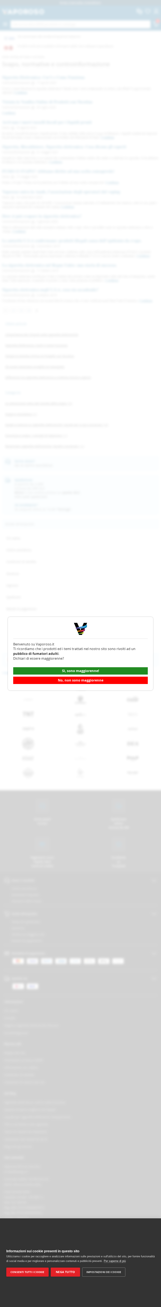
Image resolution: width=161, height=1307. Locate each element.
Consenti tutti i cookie (27, 1272)
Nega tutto (65, 1272)
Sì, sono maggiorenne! (80, 670)
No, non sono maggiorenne (80, 680)
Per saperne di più (115, 1261)
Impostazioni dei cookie (103, 1272)
